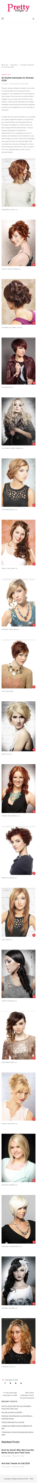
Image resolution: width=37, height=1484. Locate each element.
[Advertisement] (18, 42)
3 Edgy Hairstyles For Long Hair (13, 1422)
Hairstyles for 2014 (11, 1380)
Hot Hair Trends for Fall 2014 (12, 1412)
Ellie (6, 84)
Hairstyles (6, 74)
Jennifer (8, 1456)
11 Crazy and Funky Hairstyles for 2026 (10, 1394)
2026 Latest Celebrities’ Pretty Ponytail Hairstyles (27, 1395)
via (16, 210)
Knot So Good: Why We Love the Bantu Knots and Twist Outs (18, 1451)
